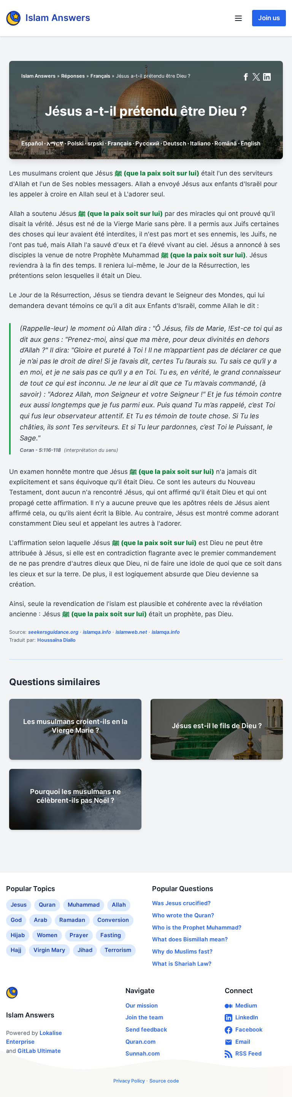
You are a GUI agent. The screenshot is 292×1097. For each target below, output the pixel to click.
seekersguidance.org (53, 632)
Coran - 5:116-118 (40, 450)
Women (47, 935)
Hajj (16, 950)
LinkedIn (246, 1017)
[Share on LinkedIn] (267, 77)
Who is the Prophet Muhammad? (196, 927)
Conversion (113, 920)
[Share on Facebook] (245, 77)
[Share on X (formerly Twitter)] (256, 77)
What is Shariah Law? (181, 963)
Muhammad (84, 904)
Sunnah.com (142, 1053)
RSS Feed (248, 1053)
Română (225, 143)
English (250, 143)
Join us (269, 18)
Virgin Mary (49, 950)
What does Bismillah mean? (190, 939)
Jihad (85, 950)
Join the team (144, 1017)
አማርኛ (55, 143)
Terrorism (118, 950)
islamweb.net (131, 632)
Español (32, 143)
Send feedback (146, 1029)
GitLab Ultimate (39, 1051)
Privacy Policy (129, 1081)
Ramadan (72, 920)
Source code (164, 1081)
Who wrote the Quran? (183, 915)
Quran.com (140, 1041)
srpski (95, 143)
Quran (47, 904)
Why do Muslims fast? (182, 951)
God (16, 920)
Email (242, 1041)
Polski (75, 143)
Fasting (110, 935)
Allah (119, 904)
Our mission (141, 1005)
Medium (246, 1005)
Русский (147, 143)
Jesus (19, 904)
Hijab (18, 935)
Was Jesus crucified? (181, 903)
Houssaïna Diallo (56, 640)
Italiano (200, 143)
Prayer (79, 935)
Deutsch (174, 143)
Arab (40, 920)
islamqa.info (97, 632)
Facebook (248, 1029)
